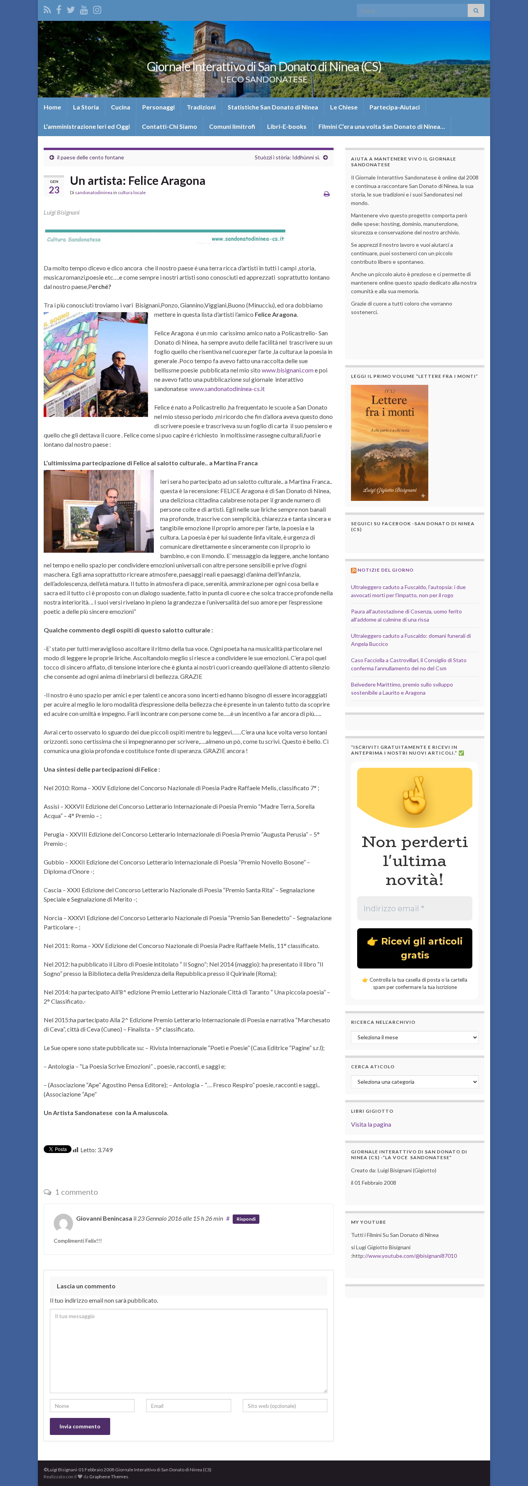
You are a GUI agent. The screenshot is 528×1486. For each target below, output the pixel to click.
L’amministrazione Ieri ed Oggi (87, 126)
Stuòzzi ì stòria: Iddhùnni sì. (287, 157)
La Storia (86, 107)
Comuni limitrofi (232, 126)
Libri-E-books (287, 126)
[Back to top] (510, 1468)
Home (52, 107)
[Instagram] (97, 8)
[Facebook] (58, 8)
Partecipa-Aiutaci (395, 107)
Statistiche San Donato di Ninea (273, 107)
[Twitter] (70, 8)
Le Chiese (344, 107)
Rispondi (246, 1219)
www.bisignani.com (287, 370)
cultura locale (132, 192)
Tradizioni (201, 107)
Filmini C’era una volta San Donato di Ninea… (382, 126)
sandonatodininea (93, 192)
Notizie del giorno (386, 570)
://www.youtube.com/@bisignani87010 (410, 1255)
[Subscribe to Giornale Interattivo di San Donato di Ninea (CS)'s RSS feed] (47, 8)
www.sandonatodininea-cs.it (227, 388)
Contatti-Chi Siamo (169, 126)
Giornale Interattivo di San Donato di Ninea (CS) (264, 66)
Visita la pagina (371, 1124)
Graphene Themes (108, 1476)
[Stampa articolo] (327, 193)
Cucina (120, 107)
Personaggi (158, 107)
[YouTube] (84, 8)
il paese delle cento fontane (90, 157)
